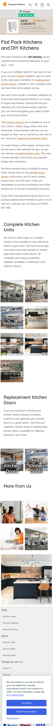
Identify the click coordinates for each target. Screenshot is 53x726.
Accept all (26, 703)
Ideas (4, 636)
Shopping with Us (12, 661)
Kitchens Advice (10, 629)
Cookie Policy (17, 694)
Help (4, 610)
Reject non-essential (26, 711)
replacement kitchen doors (32, 138)
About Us (7, 668)
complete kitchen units (27, 153)
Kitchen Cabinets (10, 623)
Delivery (6, 674)
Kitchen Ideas (9, 649)
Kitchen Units (9, 642)
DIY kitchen (18, 75)
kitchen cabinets (15, 122)
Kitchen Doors (9, 616)
